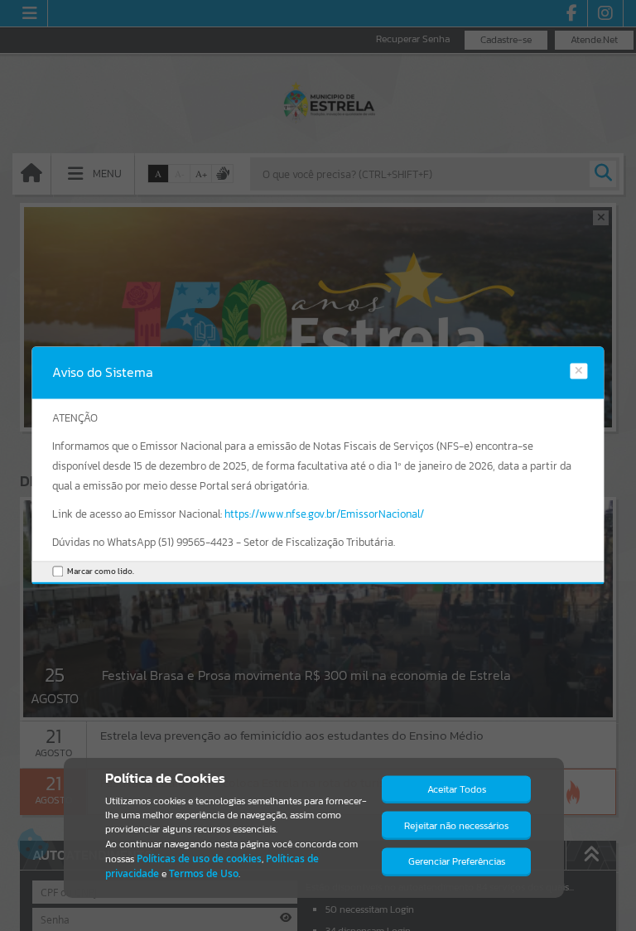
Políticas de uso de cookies (199, 858)
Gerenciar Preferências (456, 861)
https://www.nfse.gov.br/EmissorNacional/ (324, 514)
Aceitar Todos (456, 789)
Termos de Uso (203, 873)
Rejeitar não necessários (456, 825)
